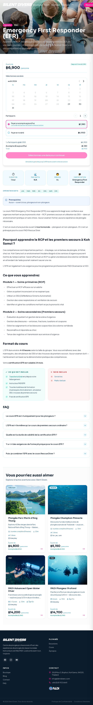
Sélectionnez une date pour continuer (46, 155)
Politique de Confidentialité (62, 701)
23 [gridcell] (80, 100)
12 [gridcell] (35, 96)
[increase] (85, 116)
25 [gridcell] (24, 104)
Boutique (55, 5)
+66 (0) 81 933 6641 (59, 682)
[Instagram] (11, 660)
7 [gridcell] (57, 92)
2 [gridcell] (80, 88)
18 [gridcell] (24, 100)
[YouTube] (17, 660)
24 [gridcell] (13, 104)
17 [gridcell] (13, 100)
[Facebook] (5, 660)
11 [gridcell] (24, 96)
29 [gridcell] (69, 104)
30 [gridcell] (80, 104)
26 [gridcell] (35, 104)
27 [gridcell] (46, 104)
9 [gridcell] (80, 92)
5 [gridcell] (35, 92)
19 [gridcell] (35, 100)
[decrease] (76, 116)
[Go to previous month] (79, 81)
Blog (5, 676)
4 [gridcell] (24, 92)
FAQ (4, 683)
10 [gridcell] (13, 96)
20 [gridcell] (46, 100)
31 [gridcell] (13, 108)
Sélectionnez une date (14, 76)
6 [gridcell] (46, 92)
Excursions (37, 5)
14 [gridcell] (58, 96)
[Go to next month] (83, 81)
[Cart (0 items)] (80, 5)
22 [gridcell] (69, 100)
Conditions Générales (82, 701)
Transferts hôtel (15, 376)
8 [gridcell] (69, 92)
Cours (46, 5)
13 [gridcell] (46, 96)
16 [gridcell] (80, 96)
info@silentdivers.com (61, 679)
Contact (65, 5)
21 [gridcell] (58, 100)
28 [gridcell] (57, 104)
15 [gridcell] (69, 96)
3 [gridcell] (13, 92)
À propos (52, 651)
